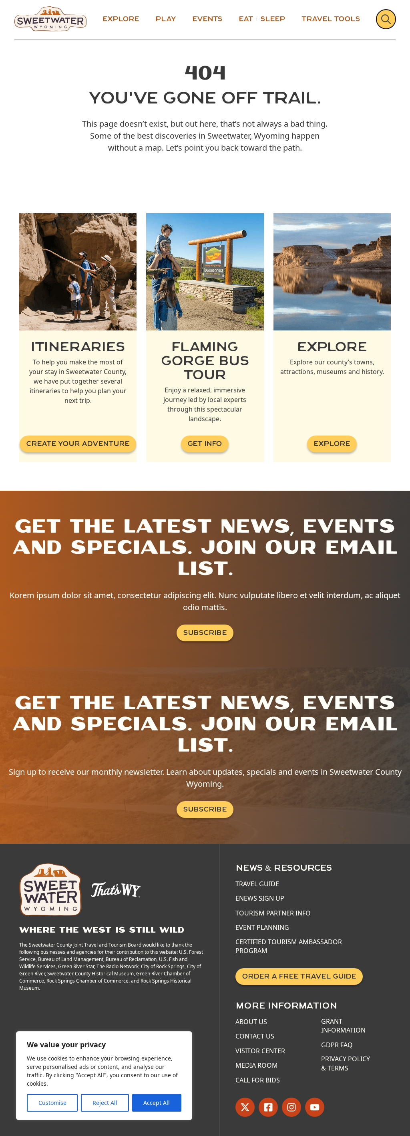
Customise (52, 1102)
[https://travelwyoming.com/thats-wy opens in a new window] (116, 888)
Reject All (104, 1102)
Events (207, 19)
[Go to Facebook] (268, 1107)
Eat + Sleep (262, 19)
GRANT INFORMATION (343, 1026)
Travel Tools (330, 19)
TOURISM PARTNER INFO (273, 913)
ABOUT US (251, 1021)
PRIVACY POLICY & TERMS (345, 1063)
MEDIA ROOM (256, 1065)
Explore (120, 19)
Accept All (156, 1102)
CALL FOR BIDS (257, 1080)
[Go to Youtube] (314, 1107)
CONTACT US (254, 1036)
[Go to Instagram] (291, 1107)
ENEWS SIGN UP (259, 898)
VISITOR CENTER (260, 1050)
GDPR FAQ (337, 1045)
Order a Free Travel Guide (299, 976)
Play (165, 19)
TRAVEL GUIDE (257, 883)
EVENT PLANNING (262, 927)
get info (204, 444)
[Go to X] (245, 1107)
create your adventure (78, 444)
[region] (104, 1075)
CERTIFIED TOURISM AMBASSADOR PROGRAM (288, 946)
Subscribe (205, 633)
